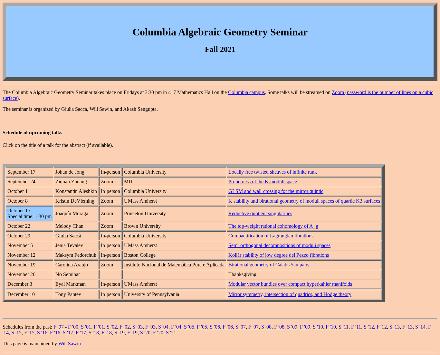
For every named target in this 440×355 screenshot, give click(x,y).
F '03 (150, 327)
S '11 (344, 327)
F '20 (158, 332)
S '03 (137, 327)
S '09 (292, 327)
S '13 (394, 327)
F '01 (99, 327)
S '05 (189, 327)
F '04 (176, 327)
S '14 (420, 327)
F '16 (55, 332)
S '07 (240, 327)
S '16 (42, 332)
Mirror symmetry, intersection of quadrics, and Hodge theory (289, 294)
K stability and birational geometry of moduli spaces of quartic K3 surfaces (304, 201)
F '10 (331, 327)
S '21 (171, 332)
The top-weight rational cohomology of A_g (273, 226)
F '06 (228, 327)
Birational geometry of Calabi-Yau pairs (268, 264)
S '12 (369, 327)
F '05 (202, 327)
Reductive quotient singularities (260, 213)
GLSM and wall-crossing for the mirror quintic (275, 191)
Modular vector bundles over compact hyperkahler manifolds (290, 284)
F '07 (253, 327)
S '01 (86, 327)
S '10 (318, 327)
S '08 (266, 327)
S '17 (68, 332)
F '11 (356, 327)
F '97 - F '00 (65, 327)
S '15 (16, 332)
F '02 (125, 327)
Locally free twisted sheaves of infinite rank (272, 172)
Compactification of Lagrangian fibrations (270, 235)
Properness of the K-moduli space (262, 181)
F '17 (81, 332)
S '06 (215, 327)
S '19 (119, 332)
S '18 (94, 332)
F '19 (132, 332)
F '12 (382, 327)
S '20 (145, 332)
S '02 (112, 327)
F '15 (29, 332)
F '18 (106, 332)
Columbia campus (246, 92)
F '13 (407, 327)
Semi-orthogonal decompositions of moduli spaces (279, 245)
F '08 (279, 327)
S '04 (163, 327)
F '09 (305, 327)
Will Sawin (69, 343)
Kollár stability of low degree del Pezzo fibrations (278, 255)
